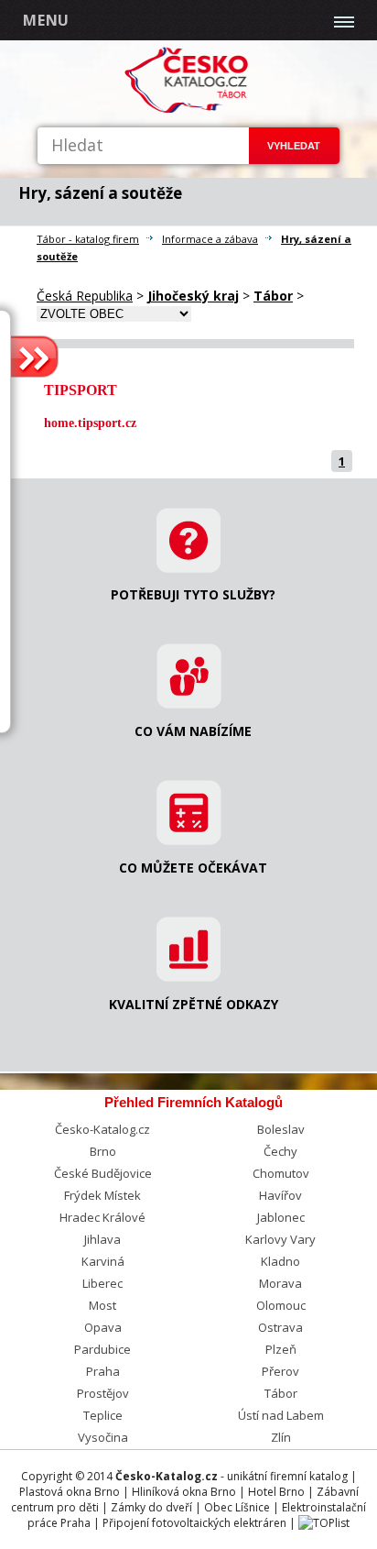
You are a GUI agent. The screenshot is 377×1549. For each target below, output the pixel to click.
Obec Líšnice (237, 1507)
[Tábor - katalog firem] (188, 109)
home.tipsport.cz (90, 423)
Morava (280, 1283)
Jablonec (281, 1217)
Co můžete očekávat (193, 867)
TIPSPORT (80, 390)
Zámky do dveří (151, 1507)
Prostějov (103, 1393)
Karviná (102, 1261)
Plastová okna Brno (69, 1492)
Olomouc (281, 1305)
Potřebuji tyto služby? (193, 594)
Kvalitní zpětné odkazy (193, 1004)
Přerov (280, 1371)
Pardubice (102, 1349)
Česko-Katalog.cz (102, 1129)
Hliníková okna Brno (184, 1492)
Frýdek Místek (102, 1195)
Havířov (280, 1195)
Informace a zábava (210, 239)
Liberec (102, 1283)
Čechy (280, 1151)
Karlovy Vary (280, 1239)
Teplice (103, 1415)
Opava (103, 1327)
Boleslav (281, 1129)
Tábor (280, 1393)
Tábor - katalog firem (88, 239)
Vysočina (103, 1437)
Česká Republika (85, 295)
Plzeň (280, 1349)
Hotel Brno (276, 1492)
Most (102, 1305)
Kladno (280, 1261)
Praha (103, 1371)
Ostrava (280, 1327)
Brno (103, 1151)
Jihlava (102, 1239)
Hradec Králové (102, 1217)
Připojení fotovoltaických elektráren (194, 1523)
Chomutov (281, 1173)
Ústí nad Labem (281, 1415)
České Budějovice (103, 1173)
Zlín (281, 1437)
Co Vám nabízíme (193, 731)
